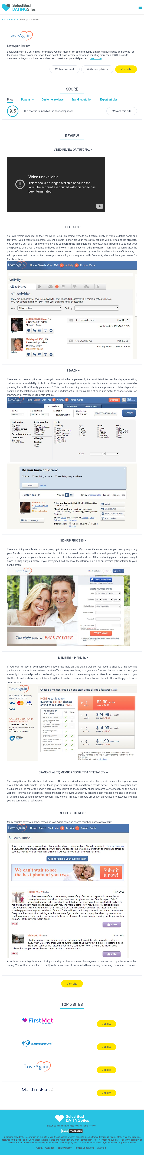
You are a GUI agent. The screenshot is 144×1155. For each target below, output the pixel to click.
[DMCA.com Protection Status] (72, 1132)
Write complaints (97, 69)
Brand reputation (81, 99)
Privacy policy (64, 1147)
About (39, 1147)
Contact (49, 1147)
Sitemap (101, 1147)
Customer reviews (53, 99)
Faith (13, 19)
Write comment (64, 69)
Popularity (27, 99)
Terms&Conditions (84, 1147)
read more (96, 58)
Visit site (126, 69)
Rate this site (123, 111)
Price (10, 99)
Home (5, 19)
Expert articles (108, 99)
